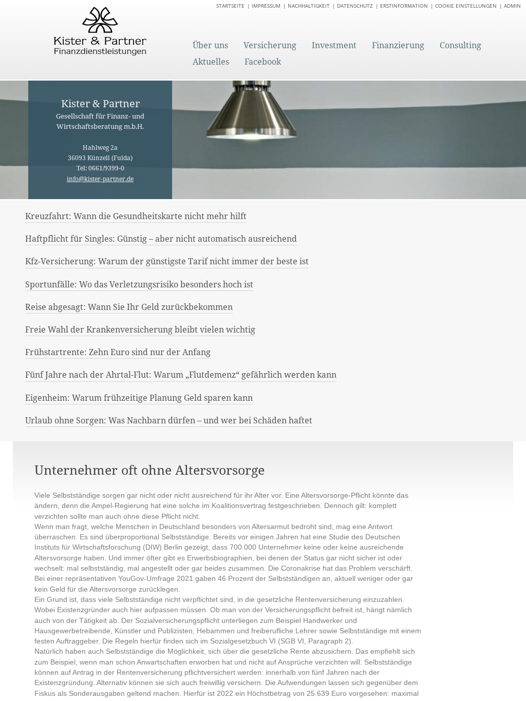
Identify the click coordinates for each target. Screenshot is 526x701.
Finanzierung (398, 45)
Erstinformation (404, 5)
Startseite (230, 5)
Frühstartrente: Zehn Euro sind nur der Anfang (118, 352)
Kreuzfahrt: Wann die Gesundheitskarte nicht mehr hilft (136, 216)
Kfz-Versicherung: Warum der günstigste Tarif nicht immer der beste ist (167, 261)
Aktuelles (211, 61)
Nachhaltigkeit (309, 5)
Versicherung (269, 45)
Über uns (210, 45)
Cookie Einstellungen (466, 5)
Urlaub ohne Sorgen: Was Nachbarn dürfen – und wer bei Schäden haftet (168, 420)
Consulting (460, 45)
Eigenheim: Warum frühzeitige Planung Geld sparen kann (139, 397)
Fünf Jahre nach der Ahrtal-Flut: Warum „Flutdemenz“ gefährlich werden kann (180, 374)
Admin (512, 5)
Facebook (263, 61)
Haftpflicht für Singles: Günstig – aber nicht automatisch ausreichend (161, 238)
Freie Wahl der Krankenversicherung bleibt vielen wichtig (140, 329)
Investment (334, 45)
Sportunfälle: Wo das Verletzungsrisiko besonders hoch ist (139, 284)
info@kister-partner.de (100, 178)
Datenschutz (355, 5)
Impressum (266, 5)
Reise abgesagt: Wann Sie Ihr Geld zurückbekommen (129, 307)
